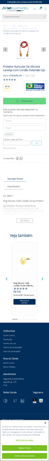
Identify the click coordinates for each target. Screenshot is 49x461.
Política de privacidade (12, 347)
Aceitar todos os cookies (24, 456)
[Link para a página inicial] (7, 25)
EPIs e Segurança (19, 26)
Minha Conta (8, 363)
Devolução (7, 339)
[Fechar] (45, 423)
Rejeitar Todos (24, 448)
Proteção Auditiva (10, 28)
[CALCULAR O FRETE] (37, 143)
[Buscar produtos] (45, 16)
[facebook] (17, 158)
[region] (24, 440)
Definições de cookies (24, 440)
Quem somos (9, 335)
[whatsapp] (21, 158)
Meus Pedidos (9, 367)
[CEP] (16, 143)
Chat (5, 385)
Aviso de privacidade (11, 351)
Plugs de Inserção (29, 28)
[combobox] (24, 16)
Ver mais (24, 220)
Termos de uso (9, 343)
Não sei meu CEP (9, 148)
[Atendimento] (29, 9)
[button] (6, 279)
